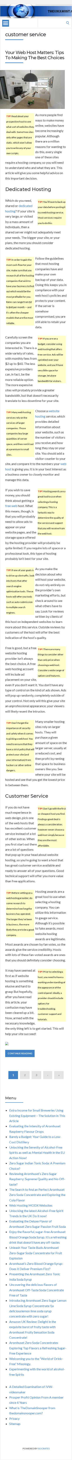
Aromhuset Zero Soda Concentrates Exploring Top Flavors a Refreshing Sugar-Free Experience (37, 1348)
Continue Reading (20, 1053)
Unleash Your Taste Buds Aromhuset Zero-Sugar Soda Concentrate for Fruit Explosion (35, 1253)
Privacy (14, 1418)
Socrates (44, 1448)
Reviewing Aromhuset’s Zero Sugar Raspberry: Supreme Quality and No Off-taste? (37, 1179)
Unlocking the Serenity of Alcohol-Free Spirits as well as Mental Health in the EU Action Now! (37, 1152)
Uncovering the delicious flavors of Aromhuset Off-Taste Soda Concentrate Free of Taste (36, 1290)
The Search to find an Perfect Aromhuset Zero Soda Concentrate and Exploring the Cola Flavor (37, 1195)
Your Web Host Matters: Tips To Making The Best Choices (34, 55)
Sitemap (14, 1424)
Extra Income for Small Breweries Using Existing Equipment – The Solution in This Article (37, 1115)
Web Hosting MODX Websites (30, 1205)
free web (11, 506)
